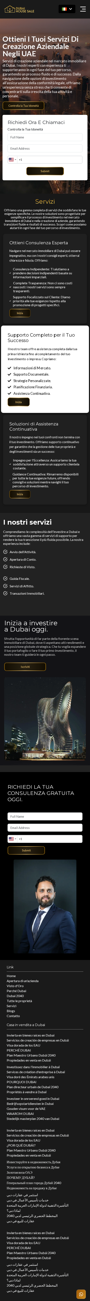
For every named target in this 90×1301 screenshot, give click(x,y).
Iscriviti (25, 666)
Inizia (20, 313)
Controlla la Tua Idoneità (23, 105)
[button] (67, 9)
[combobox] (12, 159)
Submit (45, 171)
